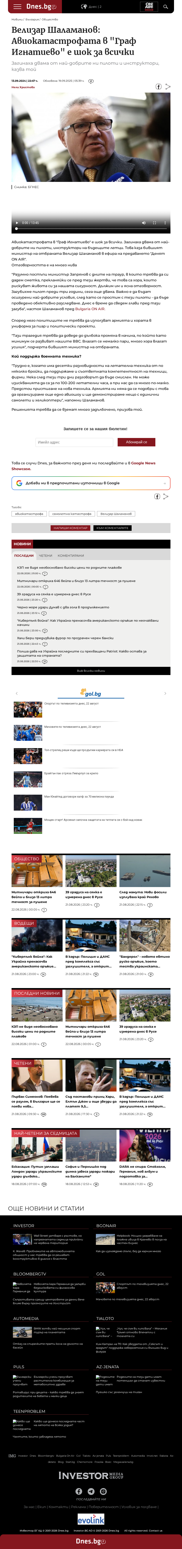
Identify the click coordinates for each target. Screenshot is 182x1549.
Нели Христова (23, 87)
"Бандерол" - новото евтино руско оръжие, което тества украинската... (144, 961)
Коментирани (71, 556)
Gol (100, 1274)
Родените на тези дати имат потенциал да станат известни (141, 1378)
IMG (12, 1455)
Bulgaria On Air (65, 1455)
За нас (29, 1507)
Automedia (26, 1318)
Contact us (155, 1530)
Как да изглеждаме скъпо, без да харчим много (128, 1251)
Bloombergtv (29, 1274)
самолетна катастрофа (71, 514)
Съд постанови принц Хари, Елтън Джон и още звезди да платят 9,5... (91, 1101)
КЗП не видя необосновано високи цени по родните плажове (69, 568)
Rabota (164, 1455)
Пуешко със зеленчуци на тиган (119, 1392)
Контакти (58, 1507)
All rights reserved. (84, 1530)
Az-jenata (107, 1366)
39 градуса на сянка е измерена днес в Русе (54, 594)
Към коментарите (113, 528)
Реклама (78, 1507)
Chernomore (85, 1461)
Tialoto (105, 1318)
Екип (41, 1507)
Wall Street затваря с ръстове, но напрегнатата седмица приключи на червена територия (58, 1239)
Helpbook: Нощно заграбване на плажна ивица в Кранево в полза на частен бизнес (142, 1239)
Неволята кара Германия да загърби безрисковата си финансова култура (60, 1287)
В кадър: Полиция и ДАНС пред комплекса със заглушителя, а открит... (88, 961)
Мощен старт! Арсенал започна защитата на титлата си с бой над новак (93, 819)
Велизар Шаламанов (116, 514)
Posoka (99, 1461)
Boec (108, 1461)
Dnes (33, 1455)
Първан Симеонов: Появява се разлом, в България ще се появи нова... (36, 1101)
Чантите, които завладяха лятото (39, 1436)
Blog (61, 1461)
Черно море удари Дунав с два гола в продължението (63, 607)
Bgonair (106, 1225)
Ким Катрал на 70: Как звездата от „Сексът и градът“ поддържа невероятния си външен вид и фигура (132, 1347)
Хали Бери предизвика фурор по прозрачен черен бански (65, 638)
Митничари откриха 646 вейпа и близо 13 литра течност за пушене (76, 581)
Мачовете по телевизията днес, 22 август (72, 726)
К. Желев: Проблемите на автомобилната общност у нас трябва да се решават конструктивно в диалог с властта (44, 1254)
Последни (24, 556)
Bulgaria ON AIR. (90, 309)
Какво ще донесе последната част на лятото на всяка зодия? (59, 1423)
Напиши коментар (70, 528)
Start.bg (70, 1461)
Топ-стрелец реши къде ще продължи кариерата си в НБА (83, 750)
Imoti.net (152, 1455)
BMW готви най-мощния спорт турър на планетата (57, 1330)
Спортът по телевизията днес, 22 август (71, 703)
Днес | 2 (95, 6)
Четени (45, 556)
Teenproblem (29, 1411)
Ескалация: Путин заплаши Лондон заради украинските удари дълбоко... (37, 1171)
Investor (23, 1225)
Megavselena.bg (123, 1461)
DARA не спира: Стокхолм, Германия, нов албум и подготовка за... (142, 1171)
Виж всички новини (91, 670)
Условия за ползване (139, 1507)
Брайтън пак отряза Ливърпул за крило (71, 773)
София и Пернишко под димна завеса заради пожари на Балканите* (90, 1171)
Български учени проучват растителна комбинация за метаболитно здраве (54, 1380)
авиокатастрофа (29, 514)
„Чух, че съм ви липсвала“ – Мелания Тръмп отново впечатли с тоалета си (142, 1332)
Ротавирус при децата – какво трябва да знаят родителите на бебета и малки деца (48, 1394)
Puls (18, 1366)
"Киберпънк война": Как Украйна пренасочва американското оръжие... (34, 961)
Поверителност (104, 1507)
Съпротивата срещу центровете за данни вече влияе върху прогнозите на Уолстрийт (48, 1301)
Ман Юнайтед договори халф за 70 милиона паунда (79, 796)
